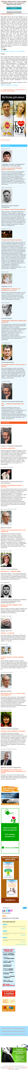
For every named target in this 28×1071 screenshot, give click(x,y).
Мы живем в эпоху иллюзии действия (13, 209)
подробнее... (23, 928)
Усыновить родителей (8, 448)
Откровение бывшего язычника (11, 240)
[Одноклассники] (3, 49)
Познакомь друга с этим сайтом (10, 918)
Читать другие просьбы (21, 944)
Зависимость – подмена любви (11, 571)
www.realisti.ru (24, 1067)
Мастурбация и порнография (7, 467)
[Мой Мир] (5, 49)
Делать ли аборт (4, 644)
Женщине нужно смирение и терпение (13, 731)
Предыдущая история (8, 89)
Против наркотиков (5, 302)
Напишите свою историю (6, 14)
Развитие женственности (6, 710)
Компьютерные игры (5, 148)
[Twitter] (2, 49)
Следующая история (20, 89)
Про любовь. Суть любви (6, 551)
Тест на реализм (6, 913)
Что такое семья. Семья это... (7, 672)
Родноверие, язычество (6, 228)
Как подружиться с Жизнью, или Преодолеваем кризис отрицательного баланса (13, 771)
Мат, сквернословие (5, 381)
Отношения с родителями (6, 425)
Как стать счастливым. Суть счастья (9, 509)
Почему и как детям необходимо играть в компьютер (11, 168)
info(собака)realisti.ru (10, 1068)
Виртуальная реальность (6, 187)
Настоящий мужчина (5, 582)
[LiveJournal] (6, 49)
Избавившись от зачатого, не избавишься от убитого (10, 289)
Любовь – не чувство (7, 633)
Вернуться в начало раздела (8, 90)
